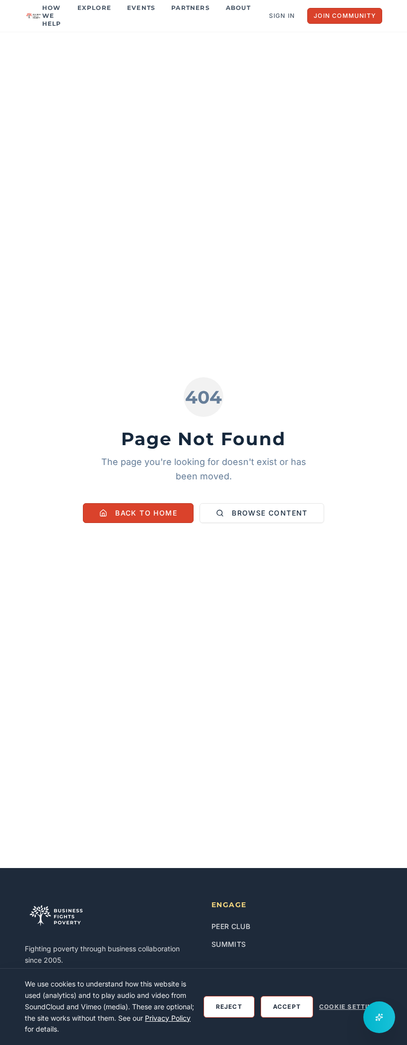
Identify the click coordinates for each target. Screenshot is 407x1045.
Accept (287, 1006)
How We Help (52, 15)
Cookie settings (350, 1006)
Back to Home (146, 513)
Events (141, 7)
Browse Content (270, 513)
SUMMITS (228, 944)
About (238, 7)
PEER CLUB (230, 926)
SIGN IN (282, 15)
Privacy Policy (168, 1018)
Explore (94, 7)
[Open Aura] (379, 1017)
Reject (229, 1006)
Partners (190, 7)
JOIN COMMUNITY (345, 15)
